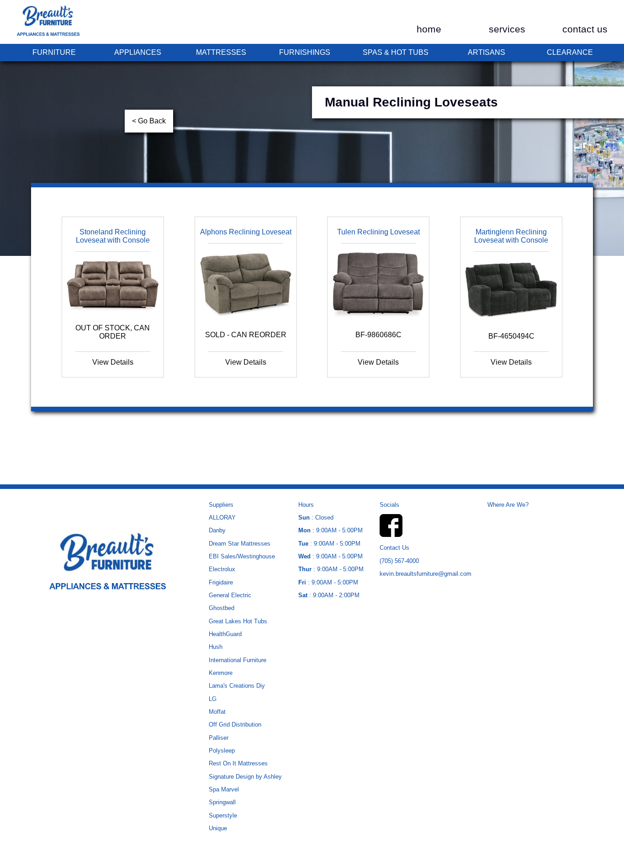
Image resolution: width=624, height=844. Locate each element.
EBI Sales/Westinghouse (242, 556)
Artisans (486, 52)
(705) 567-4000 (399, 560)
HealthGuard (225, 634)
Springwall (222, 802)
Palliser (218, 737)
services (507, 29)
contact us (585, 29)
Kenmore (221, 672)
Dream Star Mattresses (239, 543)
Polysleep (222, 750)
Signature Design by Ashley (245, 776)
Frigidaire (221, 582)
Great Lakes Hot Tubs (238, 621)
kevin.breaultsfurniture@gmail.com (425, 573)
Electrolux (222, 569)
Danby (217, 530)
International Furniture (237, 660)
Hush (215, 646)
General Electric (230, 595)
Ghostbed (221, 608)
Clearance (570, 52)
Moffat (217, 711)
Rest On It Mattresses (238, 763)
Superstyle (223, 815)
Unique (218, 828)
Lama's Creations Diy (237, 685)
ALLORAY (222, 517)
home (429, 29)
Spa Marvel (224, 789)
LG (213, 698)
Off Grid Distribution (235, 724)
